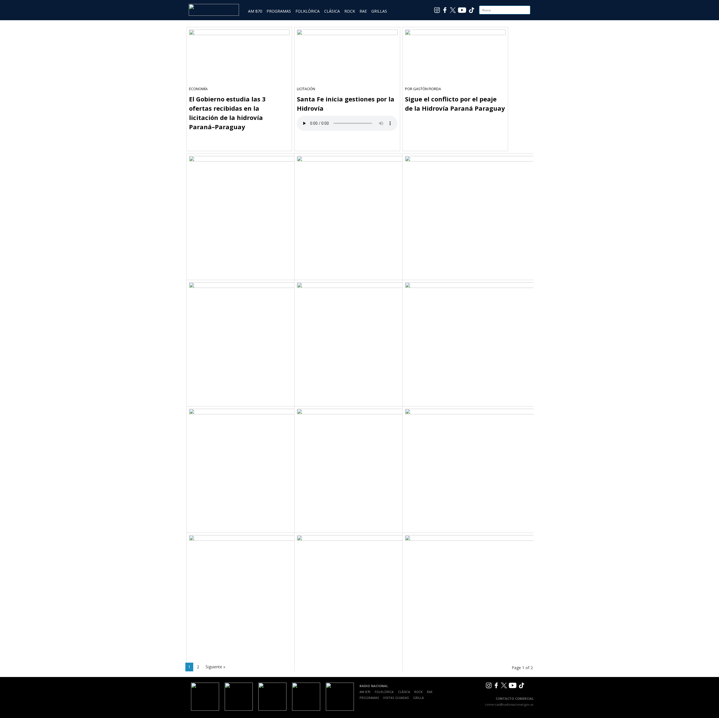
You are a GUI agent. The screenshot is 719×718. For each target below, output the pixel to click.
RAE (363, 11)
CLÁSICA (332, 11)
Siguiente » (215, 666)
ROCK (349, 11)
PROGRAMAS (279, 11)
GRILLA (418, 698)
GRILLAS (379, 11)
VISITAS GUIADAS (396, 698)
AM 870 (255, 11)
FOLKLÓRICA (307, 11)
